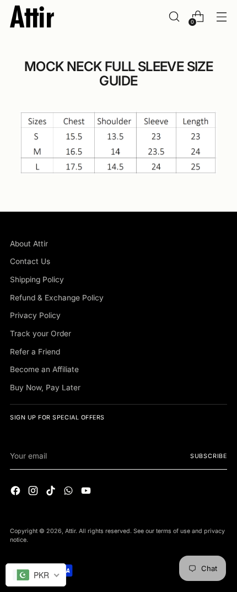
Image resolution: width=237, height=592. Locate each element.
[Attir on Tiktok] (51, 492)
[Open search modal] (174, 17)
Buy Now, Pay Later (45, 387)
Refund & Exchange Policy (57, 297)
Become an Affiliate (44, 369)
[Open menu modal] (221, 17)
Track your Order (40, 333)
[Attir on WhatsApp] (69, 492)
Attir (70, 531)
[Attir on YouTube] (87, 492)
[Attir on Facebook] (16, 492)
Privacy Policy (35, 315)
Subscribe (208, 456)
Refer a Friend (35, 351)
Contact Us (30, 261)
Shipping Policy (37, 279)
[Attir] (32, 17)
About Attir (29, 243)
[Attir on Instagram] (34, 492)
